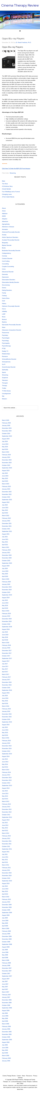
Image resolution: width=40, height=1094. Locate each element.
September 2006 (7, 1008)
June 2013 (5, 793)
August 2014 (5, 756)
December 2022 (7, 491)
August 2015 (5, 724)
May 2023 (5, 478)
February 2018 (6, 645)
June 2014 (5, 761)
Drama (4, 287)
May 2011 (5, 859)
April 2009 (5, 926)
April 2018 (5, 640)
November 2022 (7, 494)
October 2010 (6, 878)
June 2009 (5, 920)
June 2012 (5, 825)
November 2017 (7, 653)
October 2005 (6, 1037)
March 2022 (5, 515)
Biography (5, 242)
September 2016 (7, 690)
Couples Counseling (8, 266)
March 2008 (5, 960)
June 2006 (5, 1016)
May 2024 (5, 446)
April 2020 (5, 576)
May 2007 (5, 986)
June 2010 (5, 889)
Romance (5, 356)
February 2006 (6, 1026)
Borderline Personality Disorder (11, 250)
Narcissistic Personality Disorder (11, 324)
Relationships (6, 353)
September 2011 (7, 849)
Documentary (6, 285)
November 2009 (7, 907)
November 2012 (7, 812)
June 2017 (5, 666)
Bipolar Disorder (7, 245)
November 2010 (7, 875)
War (3, 396)
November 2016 (7, 685)
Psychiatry (5, 335)
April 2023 (5, 481)
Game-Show (5, 298)
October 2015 (6, 719)
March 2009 (5, 928)
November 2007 (7, 971)
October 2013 (6, 783)
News (3, 327)
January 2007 (6, 997)
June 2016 (5, 698)
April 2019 (5, 608)
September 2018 (7, 626)
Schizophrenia (6, 361)
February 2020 (6, 581)
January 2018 (6, 648)
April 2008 (5, 957)
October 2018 (6, 624)
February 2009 (6, 931)
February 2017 (6, 677)
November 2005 (7, 1034)
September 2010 (7, 880)
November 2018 (7, 621)
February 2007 (6, 994)
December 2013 (7, 777)
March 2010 (5, 896)
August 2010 (5, 883)
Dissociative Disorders (8, 279)
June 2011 (5, 857)
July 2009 (5, 918)
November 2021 (7, 526)
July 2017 (5, 663)
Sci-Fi (3, 364)
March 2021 (5, 547)
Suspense (5, 377)
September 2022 (7, 499)
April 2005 (5, 1053)
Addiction (4, 213)
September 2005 (7, 1039)
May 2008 (5, 955)
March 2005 (5, 1055)
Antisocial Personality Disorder (11, 232)
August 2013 (5, 788)
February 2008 (6, 963)
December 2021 (7, 523)
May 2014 (5, 764)
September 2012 (7, 817)
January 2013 (6, 806)
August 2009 (5, 915)
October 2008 (6, 941)
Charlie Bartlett (6, 189)
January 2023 (6, 489)
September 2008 (7, 944)
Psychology (5, 340)
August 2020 (5, 566)
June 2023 (5, 476)
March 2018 (5, 642)
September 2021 (7, 531)
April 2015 (5, 735)
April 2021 (5, 544)
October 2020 (6, 560)
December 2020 (7, 555)
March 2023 (5, 483)
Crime (4, 269)
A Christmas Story (7, 186)
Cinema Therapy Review (20, 5)
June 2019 (5, 603)
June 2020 (5, 571)
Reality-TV (5, 351)
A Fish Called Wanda (8, 197)
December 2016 (7, 682)
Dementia (5, 274)
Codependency (6, 253)
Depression (5, 277)
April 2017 (5, 671)
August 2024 (5, 438)
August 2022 (5, 502)
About (23, 1075)
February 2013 (6, 804)
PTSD (3, 348)
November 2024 (7, 431)
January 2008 (6, 965)
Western (4, 399)
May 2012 (5, 828)
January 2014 (6, 775)
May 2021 (5, 542)
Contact (19, 1075)
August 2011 (5, 851)
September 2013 (7, 785)
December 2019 (7, 587)
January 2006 (6, 1029)
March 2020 (5, 579)
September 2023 (7, 468)
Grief (3, 301)
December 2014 (7, 746)
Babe (3, 181)
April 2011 (5, 862)
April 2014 (5, 767)
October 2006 (6, 1005)
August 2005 (5, 1042)
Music (3, 316)
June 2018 (5, 634)
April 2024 (5, 449)
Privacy (35, 1075)
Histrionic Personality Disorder (11, 306)
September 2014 (7, 753)
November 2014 (7, 748)
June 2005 (5, 1047)
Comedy (4, 256)
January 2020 (6, 584)
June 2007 (5, 984)
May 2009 (5, 923)
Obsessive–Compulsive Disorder (11, 330)
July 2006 (5, 1013)
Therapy (4, 385)
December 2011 (6, 841)
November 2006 (7, 1002)
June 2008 (5, 952)
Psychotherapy (6, 346)
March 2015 (5, 738)
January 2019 (6, 616)
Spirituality (5, 369)
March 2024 (5, 452)
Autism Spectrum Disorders (10, 237)
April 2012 (5, 830)
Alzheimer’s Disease (8, 226)
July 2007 (5, 981)
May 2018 (5, 637)
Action (4, 211)
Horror (4, 309)
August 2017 (5, 661)
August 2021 (5, 534)
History (4, 303)
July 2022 (5, 505)
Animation (5, 229)
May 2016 (5, 700)
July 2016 (5, 695)
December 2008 (7, 936)
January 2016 (6, 711)
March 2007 (5, 992)
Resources (29, 1075)
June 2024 (5, 444)
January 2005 (6, 1060)
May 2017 (5, 669)
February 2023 (6, 486)
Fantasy (4, 295)
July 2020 (5, 568)
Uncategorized (6, 393)
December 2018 (7, 618)
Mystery (4, 322)
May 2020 (5, 573)
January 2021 (6, 552)
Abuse (4, 208)
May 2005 (5, 1050)
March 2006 (5, 1023)
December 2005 (7, 1031)
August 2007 (5, 978)
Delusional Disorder (8, 271)
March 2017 (5, 674)
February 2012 (6, 836)
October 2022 (6, 497)
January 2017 (6, 679)
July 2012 (5, 822)
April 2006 (5, 1021)
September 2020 (7, 563)
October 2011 (6, 846)
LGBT (3, 314)
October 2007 (6, 973)
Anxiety (4, 234)
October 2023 (6, 465)
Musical (4, 319)
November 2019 (7, 589)
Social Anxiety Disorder (9, 367)
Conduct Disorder (7, 258)
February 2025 (6, 423)
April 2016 (5, 703)
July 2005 (5, 1045)
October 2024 (6, 433)
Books (4, 248)
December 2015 (7, 714)
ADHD (4, 216)
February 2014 (6, 772)
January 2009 (6, 933)
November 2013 (7, 780)
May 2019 (5, 605)
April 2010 (5, 894)
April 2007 (5, 989)
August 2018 (5, 629)
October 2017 (6, 656)
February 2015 (6, 740)
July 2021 (5, 536)
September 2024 (7, 436)
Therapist (5, 383)
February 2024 (6, 454)
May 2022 (5, 510)
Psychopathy (6, 343)
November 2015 (7, 716)
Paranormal (5, 332)
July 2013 (5, 791)
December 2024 (7, 428)
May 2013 (5, 796)
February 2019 (6, 613)
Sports (4, 372)
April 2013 (5, 798)
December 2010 (7, 873)
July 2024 (5, 441)
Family (4, 293)
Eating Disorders (7, 290)
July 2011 (5, 854)
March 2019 (5, 611)
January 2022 (6, 520)
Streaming (13, 173)
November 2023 (7, 462)
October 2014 (6, 751)
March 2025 (5, 420)
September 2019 (7, 595)
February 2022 (6, 518)
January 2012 (6, 838)
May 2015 (5, 732)
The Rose (5, 183)
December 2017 (7, 650)
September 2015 (7, 722)
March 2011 (5, 865)
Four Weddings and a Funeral (11, 191)
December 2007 (7, 968)
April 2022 (5, 513)
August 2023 (5, 470)
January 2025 (6, 425)
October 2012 (6, 814)
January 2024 (6, 457)
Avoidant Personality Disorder (10, 240)
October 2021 (6, 529)
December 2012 (7, 809)
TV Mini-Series (6, 391)
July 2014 (5, 759)
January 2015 (6, 743)
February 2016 (6, 709)
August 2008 (5, 947)
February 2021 (6, 550)
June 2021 (5, 539)
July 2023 (5, 473)
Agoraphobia (6, 224)
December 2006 (7, 1000)
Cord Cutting (5, 261)
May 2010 (5, 891)
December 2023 (7, 460)
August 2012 (5, 820)
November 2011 (6, 843)
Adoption (4, 218)
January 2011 (6, 870)
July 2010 (5, 886)
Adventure (5, 221)
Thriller (4, 388)
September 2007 (7, 976)
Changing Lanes (7, 194)
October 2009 (6, 910)
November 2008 (7, 939)
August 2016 (5, 693)
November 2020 (7, 558)
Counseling (5, 264)
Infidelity (4, 311)
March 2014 (5, 769)
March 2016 (5, 706)
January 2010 (6, 902)
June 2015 (5, 730)
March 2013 (5, 801)
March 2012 (5, 833)
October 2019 (6, 592)
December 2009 (7, 904)
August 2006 (5, 1010)
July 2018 (5, 632)
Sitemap (20, 1077)
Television (5, 380)
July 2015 (5, 727)
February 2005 (6, 1058)
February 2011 (6, 867)
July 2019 (5, 600)
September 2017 (7, 658)
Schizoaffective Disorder (9, 359)
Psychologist (5, 338)
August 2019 (5, 597)
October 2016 (6, 687)
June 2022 (5, 507)
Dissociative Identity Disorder (10, 282)
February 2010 (6, 899)
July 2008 (5, 949)
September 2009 (7, 912)
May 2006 (5, 1018)
